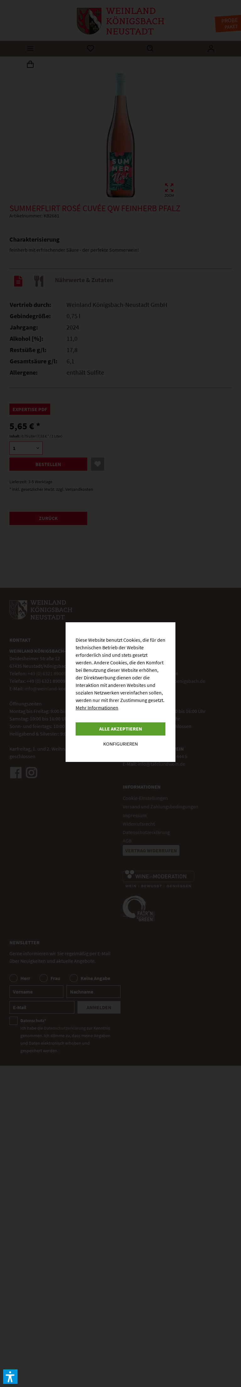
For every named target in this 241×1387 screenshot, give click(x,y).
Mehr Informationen (97, 707)
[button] (10, 1376)
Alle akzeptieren (120, 729)
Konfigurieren (120, 744)
